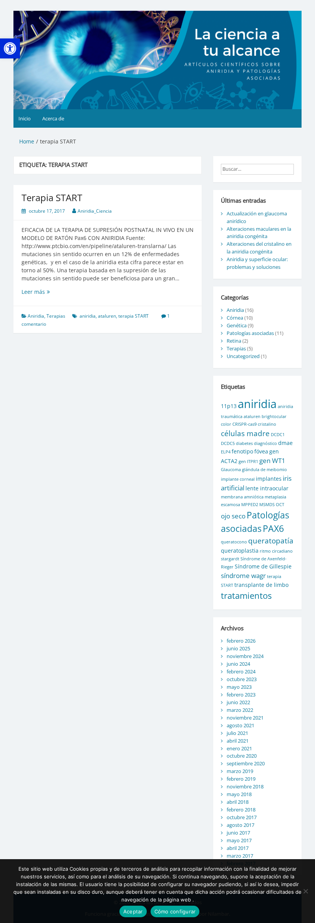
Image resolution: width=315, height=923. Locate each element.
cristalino (267, 424)
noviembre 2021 (245, 717)
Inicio (24, 118)
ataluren (107, 316)
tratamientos (246, 595)
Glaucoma (231, 469)
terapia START (133, 316)
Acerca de (53, 118)
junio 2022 (238, 702)
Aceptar (133, 911)
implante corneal (238, 479)
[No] (305, 891)
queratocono (234, 542)
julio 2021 (237, 733)
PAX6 (273, 528)
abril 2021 (238, 740)
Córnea (235, 317)
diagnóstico (265, 443)
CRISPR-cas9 (244, 424)
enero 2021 (239, 748)
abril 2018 (238, 801)
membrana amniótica (242, 497)
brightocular (274, 416)
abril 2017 (238, 848)
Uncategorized (243, 356)
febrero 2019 (241, 778)
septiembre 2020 (246, 763)
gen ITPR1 (248, 461)
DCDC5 (228, 443)
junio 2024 (238, 663)
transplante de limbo (261, 584)
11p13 (229, 406)
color (226, 424)
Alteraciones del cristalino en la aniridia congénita (259, 247)
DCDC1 (278, 434)
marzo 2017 (240, 855)
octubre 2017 (242, 817)
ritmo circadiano (276, 551)
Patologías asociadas (250, 333)
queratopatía (270, 541)
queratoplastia (240, 550)
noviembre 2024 (245, 656)
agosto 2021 (240, 725)
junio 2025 (238, 648)
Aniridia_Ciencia (95, 211)
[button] (10, 48)
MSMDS (267, 504)
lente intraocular (266, 488)
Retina (234, 340)
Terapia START (52, 197)
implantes (269, 478)
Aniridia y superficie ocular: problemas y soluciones (257, 263)
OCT (280, 504)
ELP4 (225, 452)
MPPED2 (249, 504)
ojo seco (233, 515)
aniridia (88, 316)
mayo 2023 (239, 686)
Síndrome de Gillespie (263, 566)
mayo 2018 (239, 794)
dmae (285, 443)
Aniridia (36, 316)
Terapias (55, 316)
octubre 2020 (242, 755)
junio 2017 (238, 832)
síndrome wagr (243, 575)
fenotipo (242, 451)
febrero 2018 (241, 809)
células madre (245, 433)
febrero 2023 (241, 694)
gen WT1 (272, 460)
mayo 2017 (239, 840)
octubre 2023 (242, 679)
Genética (237, 325)
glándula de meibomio (264, 469)
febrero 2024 (241, 671)
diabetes (244, 443)
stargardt (230, 558)
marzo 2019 (240, 771)
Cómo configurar (175, 911)
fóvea (261, 451)
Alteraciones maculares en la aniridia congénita (259, 232)
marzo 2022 (240, 709)
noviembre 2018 (245, 786)
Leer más (43, 292)
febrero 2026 (241, 640)
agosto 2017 (240, 824)
